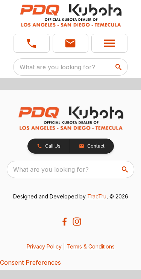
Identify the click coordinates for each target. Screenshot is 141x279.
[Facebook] (64, 222)
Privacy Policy (44, 246)
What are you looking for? (57, 67)
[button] (32, 43)
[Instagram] (77, 222)
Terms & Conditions (91, 246)
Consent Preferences (30, 262)
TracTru (96, 196)
